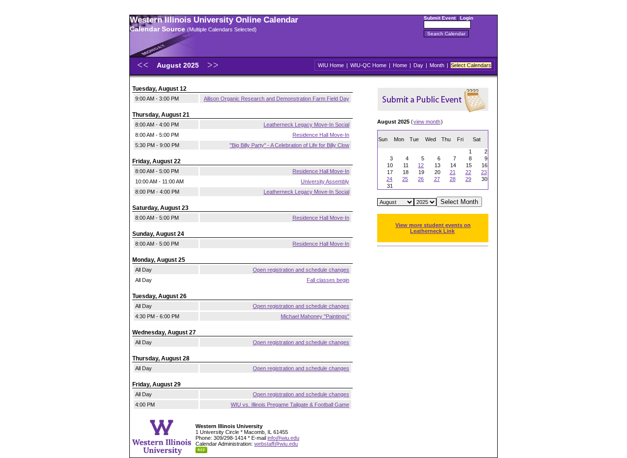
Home (400, 65)
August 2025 (179, 65)
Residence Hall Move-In (320, 135)
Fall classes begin (328, 280)
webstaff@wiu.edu (276, 444)
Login (466, 18)
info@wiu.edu (283, 438)
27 (437, 179)
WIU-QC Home (368, 65)
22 (468, 172)
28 (453, 179)
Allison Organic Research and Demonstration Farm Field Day (276, 99)
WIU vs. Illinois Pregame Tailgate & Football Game (290, 404)
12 (421, 165)
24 (389, 179)
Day (418, 65)
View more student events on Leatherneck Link (433, 228)
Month (437, 65)
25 (405, 179)
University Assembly (325, 181)
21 (453, 172)
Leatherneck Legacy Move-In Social (306, 124)
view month (426, 122)
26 (421, 179)
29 (468, 179)
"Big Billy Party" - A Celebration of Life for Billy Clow (289, 145)
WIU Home (331, 65)
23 (484, 172)
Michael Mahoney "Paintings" (315, 316)
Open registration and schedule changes (301, 270)
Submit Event (440, 18)
